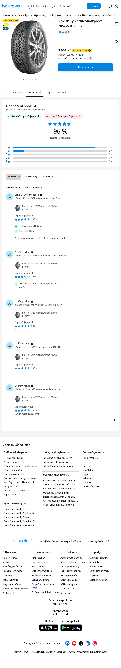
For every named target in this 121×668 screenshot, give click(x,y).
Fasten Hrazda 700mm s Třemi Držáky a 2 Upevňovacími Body (60, 480)
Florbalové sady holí (13, 458)
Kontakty (7, 562)
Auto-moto (9, 15)
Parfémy (87, 462)
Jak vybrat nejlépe (54, 452)
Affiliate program (68, 584)
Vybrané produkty (54, 475)
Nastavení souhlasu (41, 575)
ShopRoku (94, 562)
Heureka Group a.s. (46, 652)
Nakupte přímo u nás (42, 571)
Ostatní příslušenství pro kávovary (20, 466)
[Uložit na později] (116, 41)
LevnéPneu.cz (55, 305)
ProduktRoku (96, 566)
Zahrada (87, 478)
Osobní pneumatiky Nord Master (19, 513)
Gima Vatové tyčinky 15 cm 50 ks (58, 505)
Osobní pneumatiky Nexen (16, 517)
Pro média (7, 575)
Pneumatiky (22, 15)
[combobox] (57, 6)
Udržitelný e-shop (98, 580)
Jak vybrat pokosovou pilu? (56, 462)
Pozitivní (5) (48, 176)
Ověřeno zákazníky (98, 557)
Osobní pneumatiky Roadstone (19, 525)
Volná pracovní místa (12, 571)
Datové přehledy (68, 580)
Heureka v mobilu (40, 562)
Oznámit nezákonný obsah (15, 588)
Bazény (86, 466)
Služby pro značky (69, 575)
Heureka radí (38, 566)
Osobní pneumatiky (38, 15)
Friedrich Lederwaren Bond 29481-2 (60, 497)
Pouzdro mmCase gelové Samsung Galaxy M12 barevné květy (60, 488)
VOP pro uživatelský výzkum (45, 592)
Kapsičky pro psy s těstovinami (19, 482)
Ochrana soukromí (40, 580)
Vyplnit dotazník (60, 614)
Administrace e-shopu (71, 557)
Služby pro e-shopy (69, 566)
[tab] (18, 93)
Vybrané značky (13, 503)
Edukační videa (67, 588)
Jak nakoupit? (38, 557)
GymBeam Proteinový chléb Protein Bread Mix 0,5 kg (60, 484)
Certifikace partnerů (99, 571)
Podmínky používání (12, 566)
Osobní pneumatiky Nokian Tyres (63, 15)
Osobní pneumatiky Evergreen (18, 509)
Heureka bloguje (10, 580)
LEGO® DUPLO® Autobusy (17, 490)
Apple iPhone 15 (90, 458)
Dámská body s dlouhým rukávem (20, 478)
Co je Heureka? (9, 557)
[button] (18, 92)
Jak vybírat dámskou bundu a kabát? (60, 466)
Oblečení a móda (91, 486)
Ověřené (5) (31, 176)
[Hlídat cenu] (116, 31)
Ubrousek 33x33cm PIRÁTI (56, 492)
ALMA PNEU (56, 347)
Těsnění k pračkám (13, 470)
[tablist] (41, 93)
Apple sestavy (10, 494)
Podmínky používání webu (95, 652)
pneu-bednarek (58, 255)
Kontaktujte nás (61, 604)
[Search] (6, 92)
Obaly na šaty (10, 486)
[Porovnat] (116, 22)
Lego (85, 474)
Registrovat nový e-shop (72, 562)
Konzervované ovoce (14, 474)
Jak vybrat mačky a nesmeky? (57, 458)
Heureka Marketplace (70, 571)
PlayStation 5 (89, 470)
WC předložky (10, 462)
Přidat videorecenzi (33, 187)
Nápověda (65, 593)
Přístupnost (8, 593)
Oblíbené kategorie (15, 452)
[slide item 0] (36, 79)
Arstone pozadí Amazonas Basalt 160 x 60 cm (60, 501)
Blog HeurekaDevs (11, 584)
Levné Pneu (55, 198)
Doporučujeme (92, 452)
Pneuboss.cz (55, 389)
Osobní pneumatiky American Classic (21, 521)
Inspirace (93, 575)
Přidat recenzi (13, 187)
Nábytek (87, 482)
